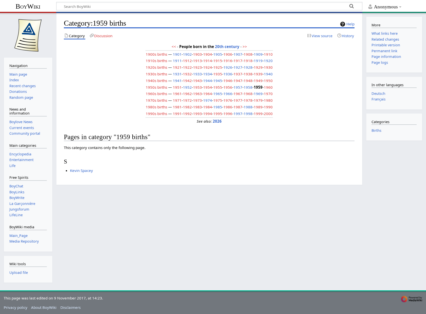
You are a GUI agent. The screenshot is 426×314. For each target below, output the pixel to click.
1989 (258, 106)
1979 (258, 100)
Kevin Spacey (81, 170)
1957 (237, 87)
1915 (217, 60)
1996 (227, 113)
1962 (187, 93)
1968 (248, 93)
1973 (197, 100)
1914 (207, 60)
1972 (187, 100)
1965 (217, 93)
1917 (237, 60)
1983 (197, 106)
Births (376, 130)
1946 (227, 80)
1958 (248, 87)
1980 (268, 100)
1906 (227, 54)
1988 (248, 106)
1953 (197, 87)
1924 (207, 67)
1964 (207, 93)
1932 (187, 73)
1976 (227, 100)
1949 (258, 80)
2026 (217, 121)
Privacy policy (15, 307)
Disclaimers (70, 307)
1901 (177, 54)
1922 (187, 67)
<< (174, 46)
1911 (177, 60)
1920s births (156, 67)
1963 (197, 93)
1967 (237, 93)
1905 (217, 54)
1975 (217, 100)
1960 (268, 87)
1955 (217, 87)
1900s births (156, 54)
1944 (207, 80)
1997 (237, 113)
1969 (258, 93)
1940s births (156, 80)
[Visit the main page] (28, 35)
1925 (217, 67)
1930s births (156, 73)
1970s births (156, 100)
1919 (258, 60)
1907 (237, 54)
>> (245, 46)
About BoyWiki (43, 307)
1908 (248, 54)
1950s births (156, 87)
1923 (197, 67)
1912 (187, 60)
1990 (268, 106)
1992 (187, 113)
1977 (237, 100)
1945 (217, 80)
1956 (227, 87)
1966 (227, 93)
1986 (227, 106)
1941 (177, 80)
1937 (237, 73)
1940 (268, 73)
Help (350, 23)
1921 (177, 67)
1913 (197, 60)
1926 (227, 67)
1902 (187, 54)
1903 (197, 54)
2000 (268, 113)
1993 (197, 113)
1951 (177, 87)
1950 (268, 80)
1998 (248, 113)
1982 (187, 106)
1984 (207, 106)
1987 (237, 106)
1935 (217, 73)
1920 (268, 60)
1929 (258, 67)
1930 (268, 67)
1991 (177, 113)
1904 (207, 54)
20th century (227, 46)
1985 (217, 106)
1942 (187, 80)
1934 (207, 73)
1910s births (156, 60)
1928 (248, 67)
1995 (217, 113)
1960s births (156, 93)
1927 (237, 67)
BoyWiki (28, 6)
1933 (197, 73)
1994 (207, 113)
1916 (227, 60)
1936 (227, 73)
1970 (268, 93)
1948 (248, 80)
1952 (187, 87)
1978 (248, 100)
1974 (207, 100)
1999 (258, 113)
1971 (177, 100)
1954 (207, 87)
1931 (177, 73)
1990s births (156, 113)
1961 (177, 93)
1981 (177, 106)
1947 (237, 80)
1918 (248, 60)
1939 (258, 73)
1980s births (156, 106)
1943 (197, 80)
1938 (248, 73)
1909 (258, 54)
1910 (268, 54)
